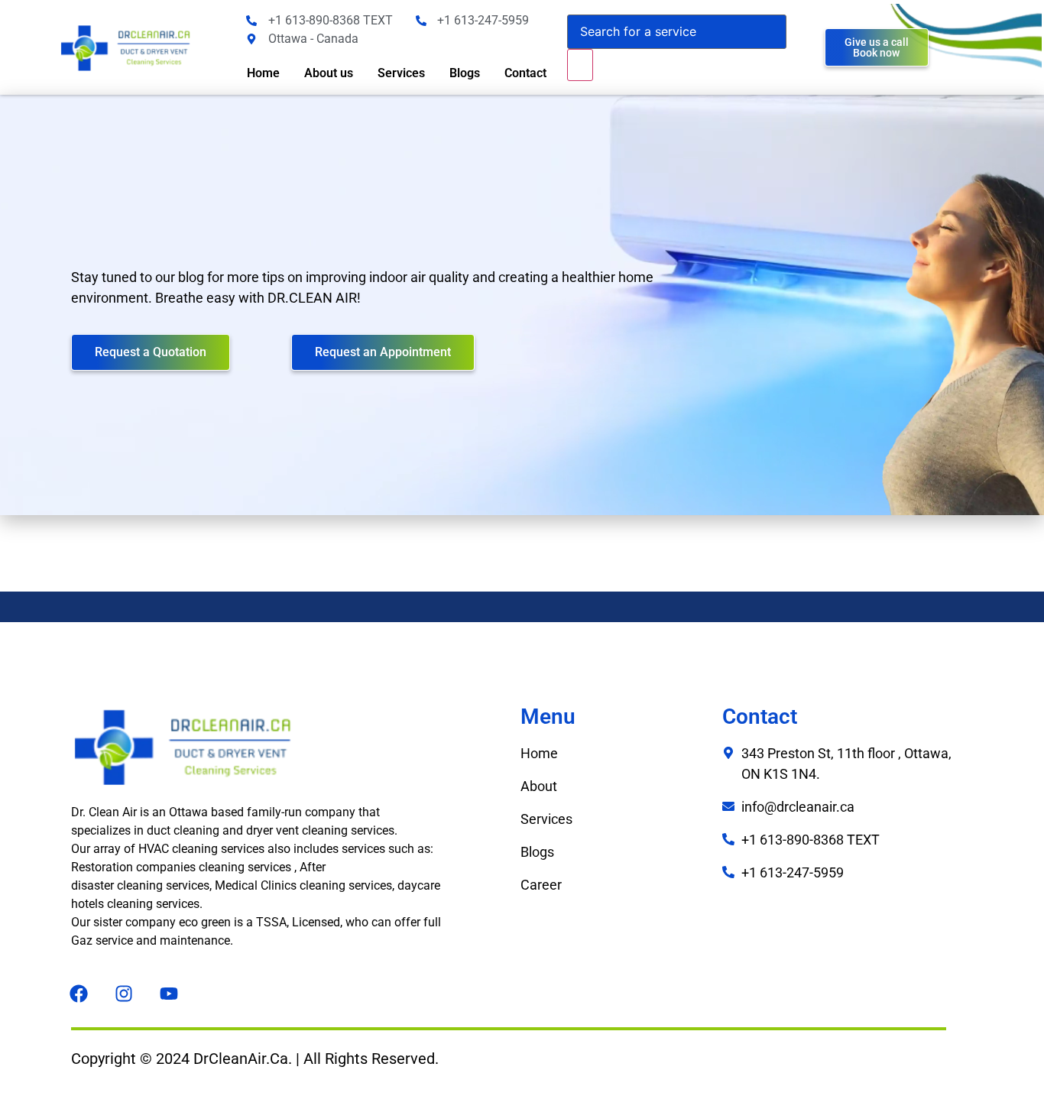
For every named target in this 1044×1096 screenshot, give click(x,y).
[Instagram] (124, 993)
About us (328, 73)
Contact (525, 73)
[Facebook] (79, 993)
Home (263, 73)
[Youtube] (169, 993)
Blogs (464, 73)
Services (401, 73)
